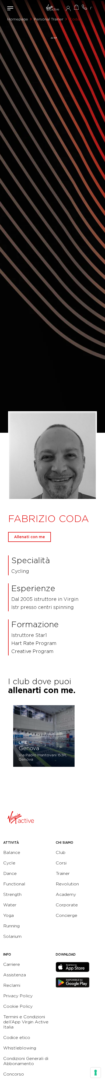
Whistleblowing (19, 1048)
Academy (66, 894)
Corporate (67, 904)
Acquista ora (76, 7)
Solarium (12, 936)
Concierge (66, 915)
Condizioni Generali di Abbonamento (25, 1061)
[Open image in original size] (52, 8)
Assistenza (14, 974)
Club (60, 852)
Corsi (61, 862)
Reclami (11, 985)
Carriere (11, 964)
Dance (10, 873)
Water (9, 904)
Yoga (8, 915)
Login (68, 8)
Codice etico (16, 1037)
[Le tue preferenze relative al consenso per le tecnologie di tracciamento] (95, 1072)
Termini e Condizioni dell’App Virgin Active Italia (25, 1022)
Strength (12, 894)
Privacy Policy (18, 995)
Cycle (9, 862)
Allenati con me (29, 537)
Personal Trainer (48, 19)
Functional (14, 883)
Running (11, 925)
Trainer (63, 873)
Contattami (84, 7)
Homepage (17, 19)
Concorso (13, 1074)
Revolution (67, 883)
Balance (11, 852)
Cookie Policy (18, 1006)
